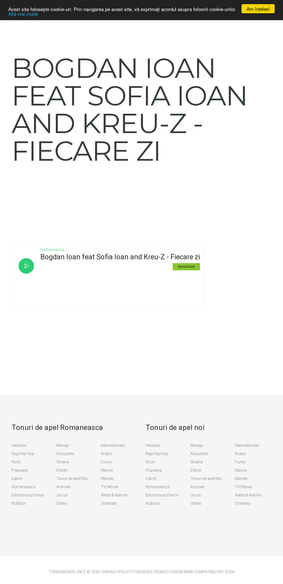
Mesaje (62, 445)
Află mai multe (23, 13)
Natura (107, 470)
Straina (62, 462)
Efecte (61, 470)
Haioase (19, 445)
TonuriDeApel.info (67, 572)
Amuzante (65, 453)
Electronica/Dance (28, 495)
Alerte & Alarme (114, 495)
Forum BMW (181, 572)
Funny (106, 462)
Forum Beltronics (150, 572)
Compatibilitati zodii (214, 572)
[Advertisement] (53, 199)
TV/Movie (109, 487)
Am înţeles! (258, 8)
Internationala (113, 445)
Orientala (108, 503)
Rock (16, 462)
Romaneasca (23, 487)
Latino (17, 478)
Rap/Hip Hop (23, 453)
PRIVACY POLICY (117, 572)
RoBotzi (18, 503)
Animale (63, 487)
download (186, 267)
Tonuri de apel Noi (72, 478)
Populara (20, 470)
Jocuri (61, 495)
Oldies (61, 503)
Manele (107, 478)
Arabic (106, 453)
